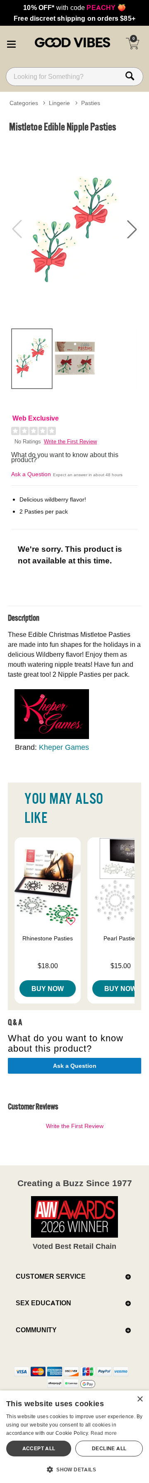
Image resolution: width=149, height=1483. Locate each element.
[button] (11, 43)
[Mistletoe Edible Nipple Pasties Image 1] (74, 229)
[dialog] (74, 1436)
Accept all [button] (38, 1448)
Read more (104, 1433)
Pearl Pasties (120, 938)
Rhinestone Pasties (47, 938)
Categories (24, 103)
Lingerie (59, 103)
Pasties (90, 103)
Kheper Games (64, 747)
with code (74, 7)
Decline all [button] (109, 1448)
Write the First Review (70, 441)
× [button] (140, 1399)
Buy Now (47, 988)
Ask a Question (31, 474)
